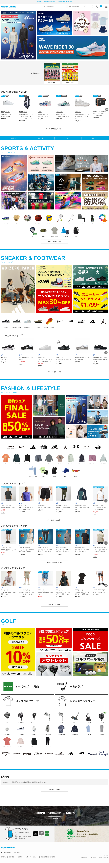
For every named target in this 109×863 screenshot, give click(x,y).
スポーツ (13, 138)
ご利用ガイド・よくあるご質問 (11, 852)
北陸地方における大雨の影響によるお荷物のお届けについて (54, 1)
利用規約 (20, 857)
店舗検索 (55, 818)
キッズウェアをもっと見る (55, 604)
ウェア (67, 138)
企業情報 (3, 857)
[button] (106, 109)
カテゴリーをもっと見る (54, 241)
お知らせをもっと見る (54, 789)
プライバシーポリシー (32, 857)
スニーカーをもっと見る (54, 372)
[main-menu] (106, 6)
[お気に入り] (93, 6)
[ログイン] (96, 6)
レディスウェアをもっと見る (54, 562)
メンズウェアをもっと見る (55, 520)
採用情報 (11, 857)
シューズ (40, 138)
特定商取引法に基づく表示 (48, 857)
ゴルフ (94, 138)
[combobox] (55, 6)
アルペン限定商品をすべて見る (54, 129)
